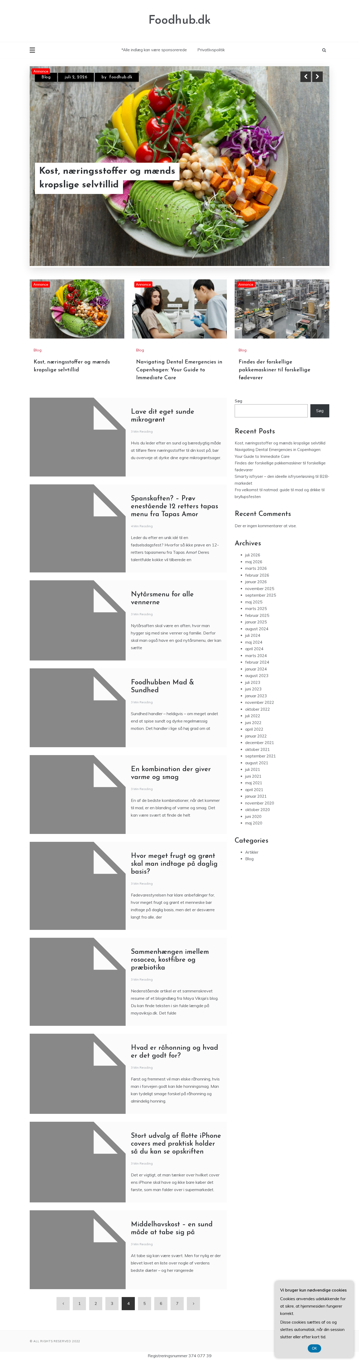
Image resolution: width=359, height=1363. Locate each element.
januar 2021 (256, 796)
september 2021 (260, 756)
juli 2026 (252, 554)
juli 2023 (252, 682)
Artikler (251, 851)
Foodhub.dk (179, 21)
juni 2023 (253, 688)
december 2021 (259, 742)
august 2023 (256, 675)
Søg (238, 400)
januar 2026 (256, 581)
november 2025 (259, 588)
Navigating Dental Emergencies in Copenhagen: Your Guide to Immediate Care (124, 171)
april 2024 (254, 648)
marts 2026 (256, 568)
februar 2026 (257, 574)
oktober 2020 (257, 809)
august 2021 (256, 762)
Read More (308, 172)
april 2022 (254, 729)
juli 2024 (252, 635)
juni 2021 (253, 775)
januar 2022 (256, 735)
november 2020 (259, 802)
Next (317, 76)
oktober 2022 (257, 708)
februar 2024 (257, 662)
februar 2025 (257, 615)
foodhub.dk (124, 77)
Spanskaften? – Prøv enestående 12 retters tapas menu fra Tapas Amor (174, 506)
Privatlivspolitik (211, 49)
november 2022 (259, 702)
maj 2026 (253, 561)
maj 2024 (253, 641)
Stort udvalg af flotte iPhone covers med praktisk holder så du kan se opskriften (176, 1143)
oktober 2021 (257, 749)
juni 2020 (253, 816)
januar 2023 (256, 695)
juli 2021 (252, 769)
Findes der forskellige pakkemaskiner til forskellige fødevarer (274, 369)
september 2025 (260, 595)
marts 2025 (256, 608)
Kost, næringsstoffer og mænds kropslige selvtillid (280, 442)
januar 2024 (256, 668)
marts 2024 (256, 655)
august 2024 (256, 628)
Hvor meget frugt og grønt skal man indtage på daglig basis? (174, 863)
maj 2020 (253, 823)
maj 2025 (253, 601)
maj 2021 (253, 782)
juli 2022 (252, 715)
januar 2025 (256, 621)
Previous (305, 76)
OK (314, 1348)
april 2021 (254, 789)
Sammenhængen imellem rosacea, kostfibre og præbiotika (170, 959)
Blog (46, 77)
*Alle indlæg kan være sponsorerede (154, 49)
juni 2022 (253, 722)
